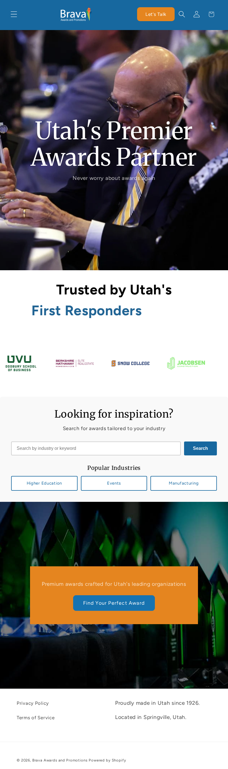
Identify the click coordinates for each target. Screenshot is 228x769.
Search (200, 448)
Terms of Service (36, 717)
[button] (14, 14)
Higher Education (44, 483)
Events (114, 483)
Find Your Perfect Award (114, 603)
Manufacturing (184, 483)
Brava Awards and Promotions (60, 760)
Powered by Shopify (107, 760)
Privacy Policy (33, 703)
